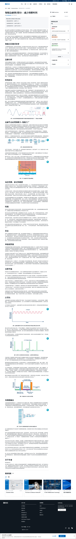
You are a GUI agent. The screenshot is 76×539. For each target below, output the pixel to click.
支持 (40, 506)
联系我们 (23, 521)
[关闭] (74, 536)
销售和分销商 (24, 517)
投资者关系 (23, 514)
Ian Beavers (8, 15)
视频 (9, 476)
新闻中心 (23, 510)
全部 (6, 476)
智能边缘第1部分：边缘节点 (12, 21)
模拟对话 (41, 514)
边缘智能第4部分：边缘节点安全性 (14, 25)
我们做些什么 (24, 512)
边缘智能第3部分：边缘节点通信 (13, 23)
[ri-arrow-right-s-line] (72, 489)
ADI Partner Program (25, 519)
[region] (38, 536)
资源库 (41, 510)
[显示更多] (60, 57)
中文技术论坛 (42, 508)
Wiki (41, 512)
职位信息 (23, 508)
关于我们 (23, 506)
